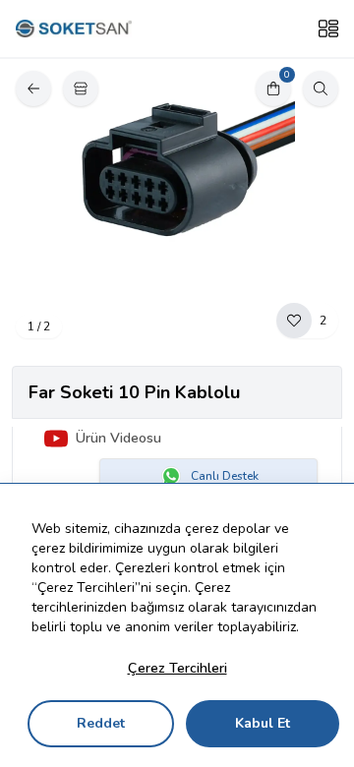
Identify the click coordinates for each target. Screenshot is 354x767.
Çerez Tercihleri (177, 668)
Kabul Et (262, 723)
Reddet (101, 723)
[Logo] (74, 29)
